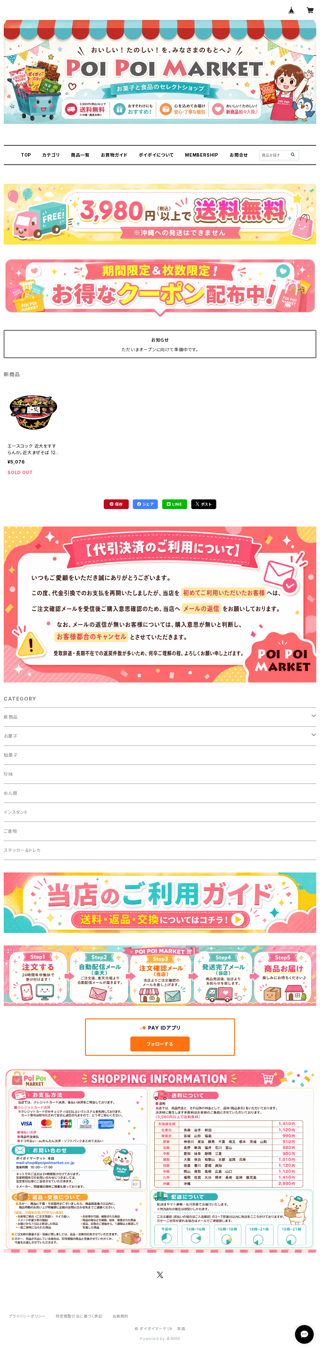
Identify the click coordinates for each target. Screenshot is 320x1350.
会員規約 (120, 1316)
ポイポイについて (156, 155)
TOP (26, 155)
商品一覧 (80, 155)
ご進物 (10, 831)
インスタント (16, 812)
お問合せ (239, 155)
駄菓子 (11, 755)
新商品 (11, 717)
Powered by (153, 1338)
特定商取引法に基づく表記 (79, 1316)
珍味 (8, 774)
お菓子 (10, 736)
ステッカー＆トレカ (22, 850)
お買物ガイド (114, 155)
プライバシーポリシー (27, 1316)
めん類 (10, 793)
